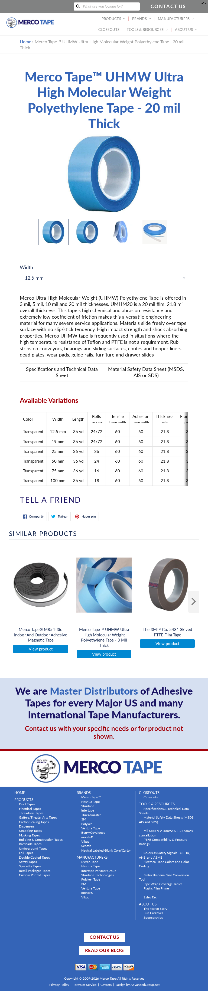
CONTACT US (104, 937)
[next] (193, 602)
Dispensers (26, 826)
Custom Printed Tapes (34, 875)
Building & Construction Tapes (41, 839)
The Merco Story (155, 908)
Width (26, 267)
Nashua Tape (90, 801)
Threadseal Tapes (31, 813)
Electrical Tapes (30, 808)
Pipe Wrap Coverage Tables (163, 884)
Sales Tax (150, 897)
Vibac (85, 841)
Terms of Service (84, 984)
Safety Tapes (28, 862)
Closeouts (151, 797)
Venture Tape (90, 828)
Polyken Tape (90, 879)
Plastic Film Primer (157, 888)
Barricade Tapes (30, 844)
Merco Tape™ (91, 797)
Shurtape (87, 806)
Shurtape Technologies (97, 875)
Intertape (87, 810)
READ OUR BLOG (104, 950)
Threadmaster (91, 815)
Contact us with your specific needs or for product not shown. (104, 732)
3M (83, 819)
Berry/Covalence (93, 832)
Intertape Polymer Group (98, 870)
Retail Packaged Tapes (34, 870)
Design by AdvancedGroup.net (138, 984)
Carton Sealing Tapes (34, 822)
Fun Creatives (153, 913)
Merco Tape (89, 862)
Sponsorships (153, 917)
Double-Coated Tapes (34, 857)
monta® (87, 837)
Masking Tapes (29, 835)
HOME (19, 793)
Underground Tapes (33, 848)
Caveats (106, 984)
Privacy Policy (59, 984)
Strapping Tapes (30, 830)
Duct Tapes (27, 804)
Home (25, 41)
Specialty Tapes (30, 866)
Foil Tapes (26, 853)
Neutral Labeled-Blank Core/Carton (106, 850)
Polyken (87, 824)
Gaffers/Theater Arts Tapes (38, 817)
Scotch (86, 846)
